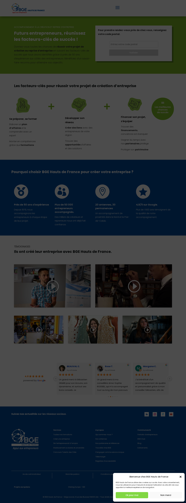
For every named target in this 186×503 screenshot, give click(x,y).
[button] (180, 476)
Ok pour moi (132, 495)
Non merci (165, 495)
